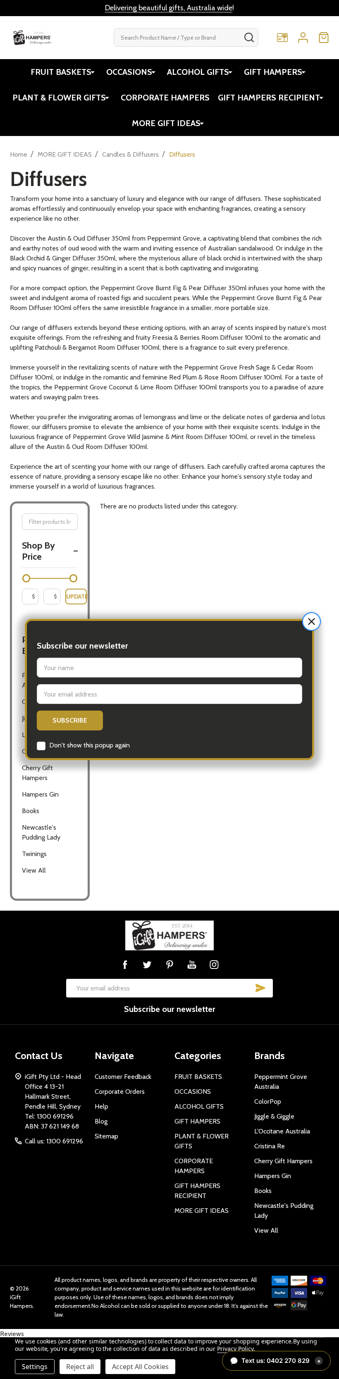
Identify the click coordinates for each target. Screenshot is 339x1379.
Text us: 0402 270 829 (281, 1361)
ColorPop (267, 1101)
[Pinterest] (169, 964)
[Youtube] (192, 964)
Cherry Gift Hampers (37, 773)
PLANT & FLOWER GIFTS (59, 98)
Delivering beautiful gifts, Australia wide (168, 7)
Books (30, 811)
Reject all (80, 1366)
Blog (101, 1121)
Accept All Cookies (140, 1366)
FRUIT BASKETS (61, 72)
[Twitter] (147, 964)
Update (76, 596)
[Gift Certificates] (282, 37)
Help (101, 1106)
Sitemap (106, 1136)
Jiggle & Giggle (274, 1116)
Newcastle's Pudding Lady (41, 832)
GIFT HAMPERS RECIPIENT (269, 98)
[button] (311, 621)
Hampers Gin (40, 794)
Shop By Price (38, 551)
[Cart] (323, 37)
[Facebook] (125, 964)
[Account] (303, 37)
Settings (35, 1366)
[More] (92, 72)
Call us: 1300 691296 (54, 1141)
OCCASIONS (129, 72)
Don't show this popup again (89, 745)
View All (34, 870)
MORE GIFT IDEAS (166, 123)
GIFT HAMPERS (273, 72)
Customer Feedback (123, 1077)
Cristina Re (269, 1146)
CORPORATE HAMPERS (165, 98)
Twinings (34, 854)
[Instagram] (214, 964)
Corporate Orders (120, 1091)
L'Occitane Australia (282, 1131)
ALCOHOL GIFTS (198, 72)
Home (18, 154)
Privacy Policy (235, 1349)
